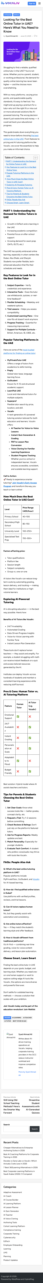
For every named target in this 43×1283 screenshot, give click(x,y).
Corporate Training (11, 1234)
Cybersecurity (9, 1237)
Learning (7, 1249)
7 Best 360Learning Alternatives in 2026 (20, 1167)
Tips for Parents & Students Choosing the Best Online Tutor (19, 195)
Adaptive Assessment (12, 1192)
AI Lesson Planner (10, 1207)
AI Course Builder (10, 1200)
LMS (5, 1252)
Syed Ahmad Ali (12, 36)
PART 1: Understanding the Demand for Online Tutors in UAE (21, 162)
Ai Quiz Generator (11, 1211)
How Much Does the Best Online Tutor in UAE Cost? (20, 180)
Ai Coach (7, 1196)
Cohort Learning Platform (14, 1226)
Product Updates (10, 1260)
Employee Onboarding (12, 1245)
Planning (7, 1256)
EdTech (16, 15)
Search (6, 1124)
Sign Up (32, 3)
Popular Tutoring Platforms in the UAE (20, 174)
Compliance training (12, 1230)
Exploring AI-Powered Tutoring (19, 185)
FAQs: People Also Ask (16, 199)
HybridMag (29, 1279)
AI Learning (16, 1017)
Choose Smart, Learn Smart (18, 203)
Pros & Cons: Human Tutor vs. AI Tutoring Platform (20, 189)
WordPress (16, 1279)
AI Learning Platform (12, 1203)
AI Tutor (7, 1021)
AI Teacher (7, 15)
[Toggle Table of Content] (34, 158)
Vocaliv (36, 879)
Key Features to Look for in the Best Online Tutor (21, 168)
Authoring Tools (10, 1222)
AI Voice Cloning (10, 1219)
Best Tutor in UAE (19, 1021)
